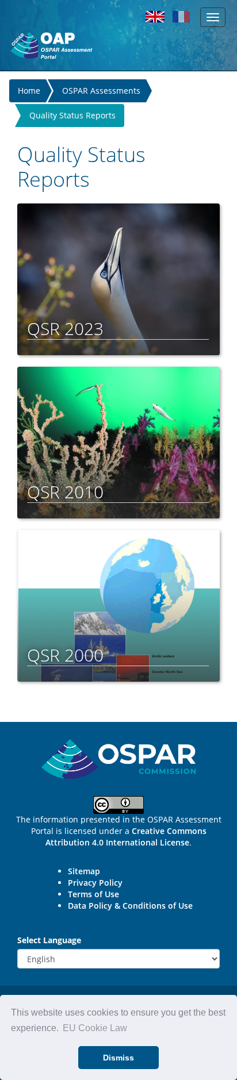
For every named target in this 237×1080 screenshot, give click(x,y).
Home (29, 90)
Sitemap (84, 871)
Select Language (49, 940)
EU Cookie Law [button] (95, 1028)
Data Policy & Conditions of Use (130, 905)
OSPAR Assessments (101, 90)
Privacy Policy (95, 882)
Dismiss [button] (118, 1057)
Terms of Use (93, 894)
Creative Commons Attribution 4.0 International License (126, 836)
